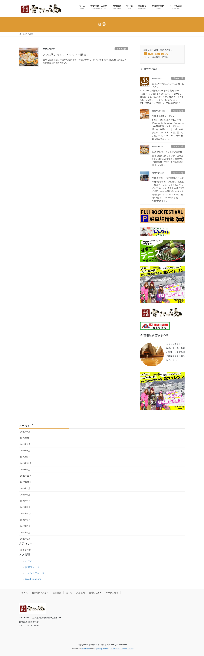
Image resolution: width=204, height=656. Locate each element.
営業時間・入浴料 (40, 592)
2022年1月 (25, 494)
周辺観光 (80, 592)
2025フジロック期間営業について (168, 178)
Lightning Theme (101, 649)
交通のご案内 (95, 592)
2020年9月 (25, 520)
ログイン (30, 561)
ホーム (24, 592)
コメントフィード (34, 573)
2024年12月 (26, 463)
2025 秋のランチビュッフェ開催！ (66, 55)
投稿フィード (32, 567)
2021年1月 (25, 507)
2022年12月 (26, 476)
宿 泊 (69, 592)
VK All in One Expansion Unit (121, 649)
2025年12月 (26, 438)
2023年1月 (25, 469)
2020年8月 (25, 526)
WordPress (85, 649)
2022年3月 (25, 488)
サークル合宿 (112, 592)
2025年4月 (25, 457)
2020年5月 (25, 539)
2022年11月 (25, 482)
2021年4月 (25, 501)
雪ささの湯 (121, 49)
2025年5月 (25, 450)
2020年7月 (25, 532)
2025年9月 (25, 444)
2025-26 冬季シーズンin (163, 116)
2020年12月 (26, 513)
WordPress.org (33, 579)
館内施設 (57, 592)
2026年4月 (25, 432)
